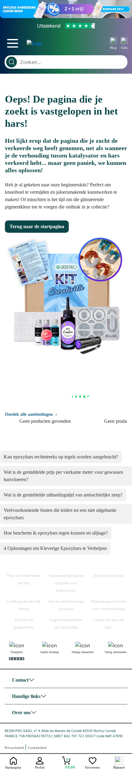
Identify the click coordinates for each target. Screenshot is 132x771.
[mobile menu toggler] (13, 43)
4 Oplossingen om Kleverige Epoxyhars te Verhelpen (55, 548)
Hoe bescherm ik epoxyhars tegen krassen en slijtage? (56, 532)
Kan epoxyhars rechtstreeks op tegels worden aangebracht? (61, 456)
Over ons (21, 712)
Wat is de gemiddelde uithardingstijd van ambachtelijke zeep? (63, 494)
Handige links (26, 696)
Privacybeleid (15, 748)
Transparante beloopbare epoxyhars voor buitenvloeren (66, 583)
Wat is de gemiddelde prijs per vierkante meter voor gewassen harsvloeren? (63, 475)
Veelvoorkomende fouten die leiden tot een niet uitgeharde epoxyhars (60, 514)
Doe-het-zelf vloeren (108, 576)
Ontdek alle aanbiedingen (29, 414)
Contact (20, 680)
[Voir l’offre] (66, 9)
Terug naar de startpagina (37, 226)
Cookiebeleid (37, 748)
